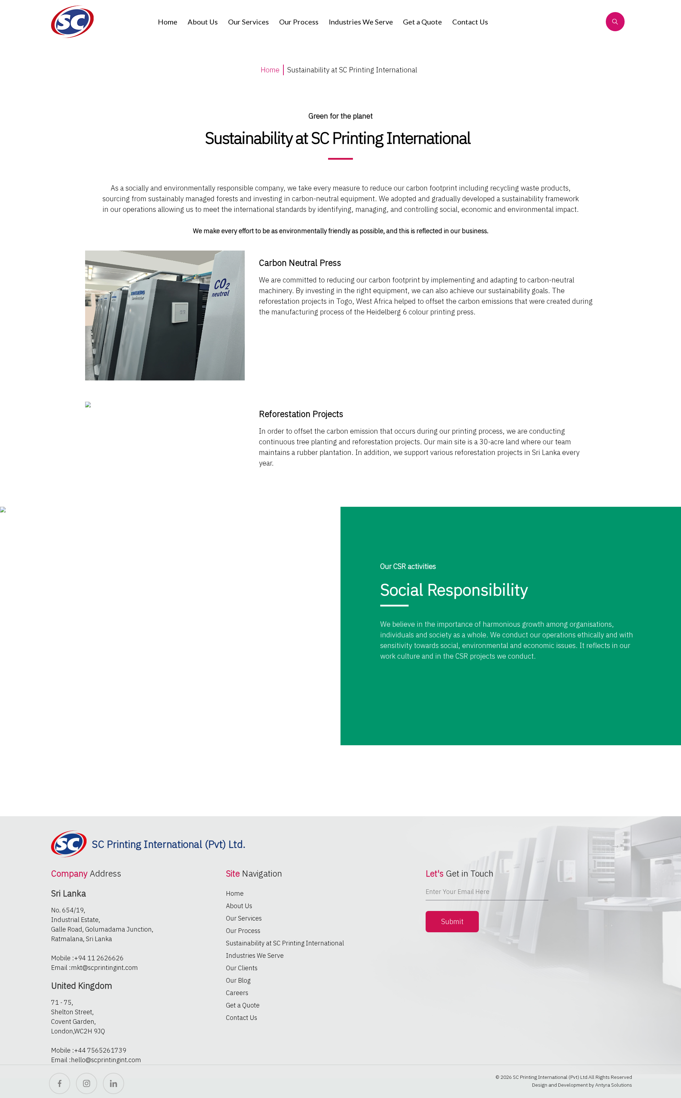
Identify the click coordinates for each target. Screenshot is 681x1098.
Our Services (248, 21)
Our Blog (238, 980)
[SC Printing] (75, 21)
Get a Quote (422, 21)
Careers (237, 993)
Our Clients (242, 968)
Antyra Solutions (613, 1085)
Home (167, 21)
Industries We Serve (361, 21)
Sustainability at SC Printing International (285, 943)
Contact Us (470, 21)
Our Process (299, 21)
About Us (203, 21)
